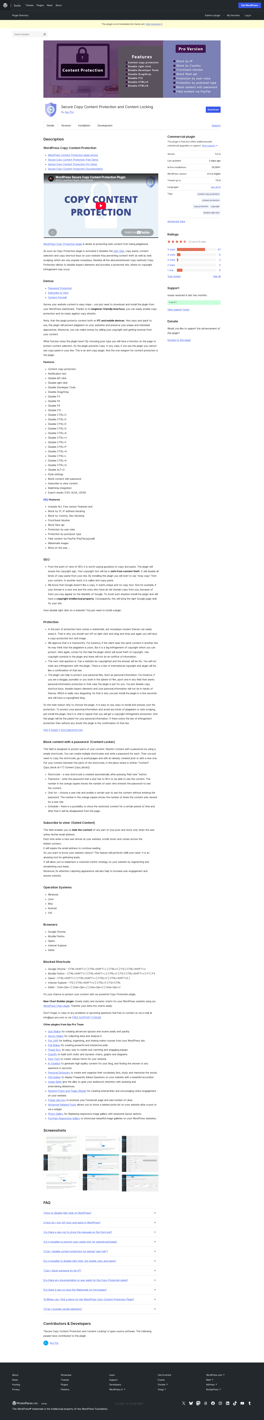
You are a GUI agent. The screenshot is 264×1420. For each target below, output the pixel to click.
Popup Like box (57, 1100)
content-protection (210, 200)
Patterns (65, 1389)
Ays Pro (69, 112)
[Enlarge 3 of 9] (76, 1177)
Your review (174, 276)
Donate (163, 1384)
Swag (162, 1389)
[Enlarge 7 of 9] (154, 1139)
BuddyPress (213, 1389)
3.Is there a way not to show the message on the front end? (77, 1232)
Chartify (52, 1054)
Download (213, 109)
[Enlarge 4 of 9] (115, 1139)
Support (216, 125)
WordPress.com (215, 1375)
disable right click (211, 213)
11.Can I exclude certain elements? (62, 1309)
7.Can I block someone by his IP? (62, 1270)
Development (104, 125)
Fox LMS (53, 1040)
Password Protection (60, 288)
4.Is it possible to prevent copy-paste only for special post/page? (80, 1241)
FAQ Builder (54, 1077)
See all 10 (216, 187)
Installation (84, 125)
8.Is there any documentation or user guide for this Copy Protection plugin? (85, 1280)
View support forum (178, 309)
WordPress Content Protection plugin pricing (73, 155)
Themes (65, 1380)
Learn (112, 1375)
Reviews (66, 125)
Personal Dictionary (59, 1072)
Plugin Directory (20, 15)
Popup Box (54, 1049)
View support (208, 145)
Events (161, 1380)
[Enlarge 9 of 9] (154, 1178)
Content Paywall (57, 297)
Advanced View (176, 221)
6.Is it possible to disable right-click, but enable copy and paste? (79, 1261)
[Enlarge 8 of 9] (154, 1159)
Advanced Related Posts (62, 1104)
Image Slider (55, 1081)
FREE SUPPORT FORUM (86, 1017)
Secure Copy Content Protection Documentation (75, 168)
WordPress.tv (117, 1389)
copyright (215, 206)
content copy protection (208, 194)
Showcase (66, 1375)
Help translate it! (154, 24)
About (15, 1375)
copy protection (201, 206)
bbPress (211, 1384)
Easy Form (54, 1058)
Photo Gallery (55, 1113)
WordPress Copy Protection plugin (62, 244)
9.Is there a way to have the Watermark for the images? (75, 1289)
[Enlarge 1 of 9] (76, 1139)
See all (217, 276)
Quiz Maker (54, 1031)
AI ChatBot (54, 1063)
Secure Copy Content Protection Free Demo (73, 159)
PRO (45, 499)
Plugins (64, 1384)
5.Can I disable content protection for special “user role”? (75, 1251)
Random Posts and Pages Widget (67, 1090)
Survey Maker (56, 1036)
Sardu (44, 1403)
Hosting (16, 1384)
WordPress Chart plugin (56, 1005)
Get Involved (164, 1375)
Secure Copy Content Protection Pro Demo (72, 164)
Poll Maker (54, 1045)
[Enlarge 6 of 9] (115, 1177)
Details (50, 125)
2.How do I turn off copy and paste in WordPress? (72, 1222)
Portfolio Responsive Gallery (64, 1118)
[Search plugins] (45, 34)
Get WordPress (249, 5)
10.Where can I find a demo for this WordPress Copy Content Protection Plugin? (88, 1299)
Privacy (16, 1389)
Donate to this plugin (179, 340)
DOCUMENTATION (71, 730)
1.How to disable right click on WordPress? (67, 1213)
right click (119, 251)
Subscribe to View (58, 292)
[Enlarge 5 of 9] (115, 1158)
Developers (115, 1384)
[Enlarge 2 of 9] (76, 1158)
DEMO (54, 730)
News (15, 1380)
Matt (209, 1380)
